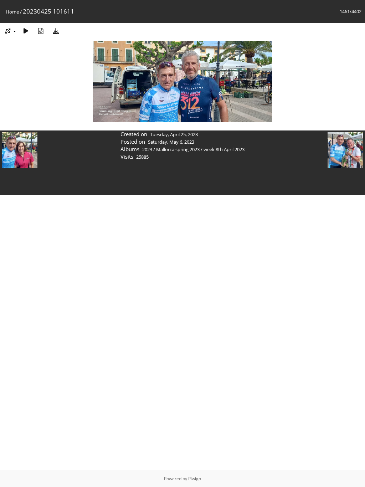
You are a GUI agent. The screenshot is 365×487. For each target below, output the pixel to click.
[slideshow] (25, 31)
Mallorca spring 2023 (178, 149)
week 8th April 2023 (224, 149)
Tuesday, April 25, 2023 (174, 134)
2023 (147, 149)
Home (12, 12)
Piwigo (194, 479)
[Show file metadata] (40, 31)
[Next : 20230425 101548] (345, 150)
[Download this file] (55, 31)
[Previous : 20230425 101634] (19, 150)
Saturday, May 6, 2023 (171, 142)
